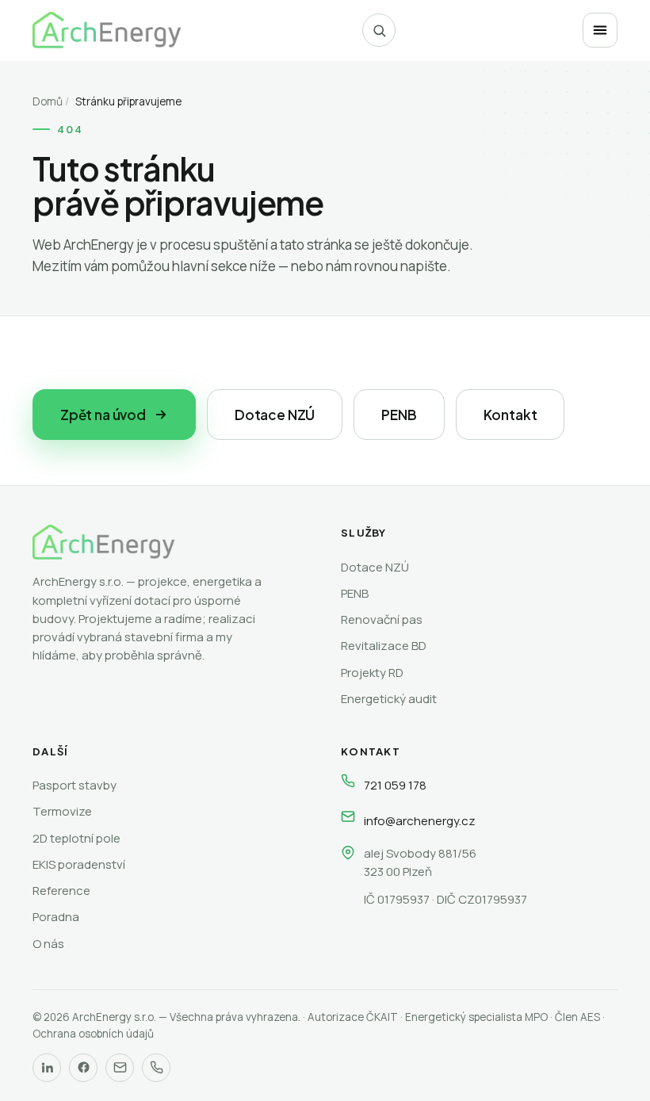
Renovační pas (381, 619)
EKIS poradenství (78, 864)
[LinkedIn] (46, 1067)
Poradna (55, 916)
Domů (47, 101)
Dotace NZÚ (275, 414)
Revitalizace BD (383, 645)
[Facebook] (83, 1067)
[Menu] (600, 30)
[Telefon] (156, 1067)
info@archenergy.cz (420, 820)
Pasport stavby (74, 785)
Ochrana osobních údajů (93, 1033)
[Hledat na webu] (379, 30)
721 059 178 (395, 785)
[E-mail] (119, 1067)
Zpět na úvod (103, 414)
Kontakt (510, 414)
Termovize (62, 811)
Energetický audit (389, 698)
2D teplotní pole (76, 838)
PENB (398, 414)
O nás (48, 943)
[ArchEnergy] (107, 30)
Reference (61, 890)
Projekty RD (372, 672)
